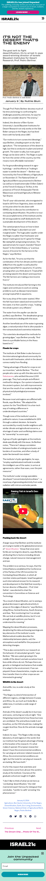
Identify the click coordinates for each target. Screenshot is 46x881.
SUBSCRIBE (23, 874)
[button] (42, 853)
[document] (23, 440)
